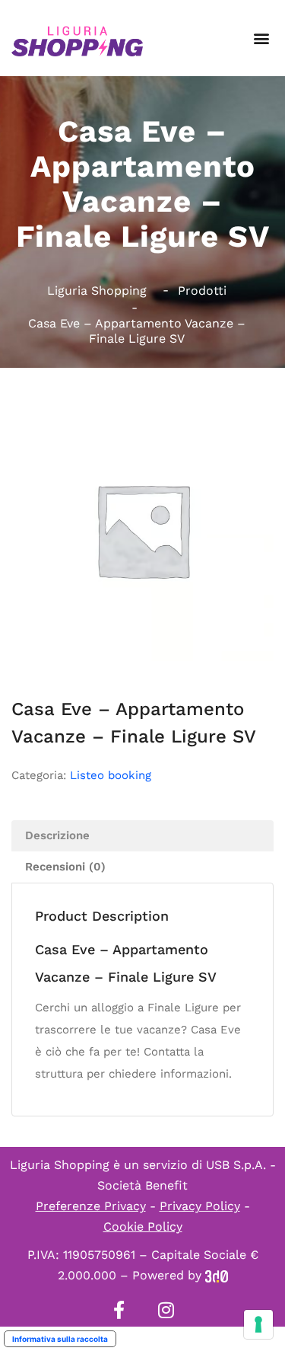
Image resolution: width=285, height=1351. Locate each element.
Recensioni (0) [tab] (65, 867)
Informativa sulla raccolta (60, 1338)
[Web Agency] (216, 1275)
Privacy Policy (200, 1206)
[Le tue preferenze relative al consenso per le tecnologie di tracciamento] (258, 1324)
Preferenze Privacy (91, 1206)
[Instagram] (166, 1310)
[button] (261, 38)
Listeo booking (110, 775)
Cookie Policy (142, 1226)
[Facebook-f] (119, 1310)
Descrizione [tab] (57, 835)
